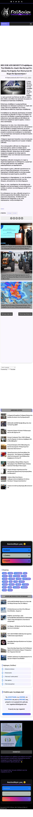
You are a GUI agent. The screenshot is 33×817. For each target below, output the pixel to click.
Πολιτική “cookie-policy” (10, 676)
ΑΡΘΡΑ (9, 587)
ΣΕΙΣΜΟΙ (10, 590)
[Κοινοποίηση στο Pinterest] (30, 77)
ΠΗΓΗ (2, 209)
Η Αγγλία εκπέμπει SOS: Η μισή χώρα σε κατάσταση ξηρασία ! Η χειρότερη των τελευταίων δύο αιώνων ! (18, 446)
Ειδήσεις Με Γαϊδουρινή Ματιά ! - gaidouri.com (14, 808)
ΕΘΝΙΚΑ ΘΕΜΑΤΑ (26, 578)
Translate (12, 369)
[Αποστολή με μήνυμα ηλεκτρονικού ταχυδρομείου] (24, 77)
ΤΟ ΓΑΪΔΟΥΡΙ (25, 584)
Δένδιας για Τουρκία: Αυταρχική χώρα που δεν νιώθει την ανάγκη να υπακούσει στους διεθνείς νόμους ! (16, 247)
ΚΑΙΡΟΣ (4, 587)
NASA (11, 581)
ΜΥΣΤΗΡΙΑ (24, 576)
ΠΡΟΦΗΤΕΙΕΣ (16, 587)
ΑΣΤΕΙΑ (15, 581)
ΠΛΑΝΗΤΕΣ (21, 581)
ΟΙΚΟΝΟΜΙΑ (11, 578)
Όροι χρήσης (7, 680)
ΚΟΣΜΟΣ (15, 213)
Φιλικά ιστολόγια (8, 669)
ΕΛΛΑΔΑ (9, 213)
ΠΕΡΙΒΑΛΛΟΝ (16, 576)
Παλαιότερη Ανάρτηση (25, 314)
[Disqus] (16, 340)
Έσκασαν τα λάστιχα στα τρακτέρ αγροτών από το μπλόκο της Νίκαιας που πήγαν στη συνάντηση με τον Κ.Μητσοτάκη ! (16, 277)
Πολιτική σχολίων (8, 684)
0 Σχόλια (21, 77)
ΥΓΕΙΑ (10, 576)
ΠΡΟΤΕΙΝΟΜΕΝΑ (18, 573)
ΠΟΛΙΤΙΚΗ (5, 578)
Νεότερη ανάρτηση (6, 314)
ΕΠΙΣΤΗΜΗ (5, 581)
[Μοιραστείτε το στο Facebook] (29, 77)
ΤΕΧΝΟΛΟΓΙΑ (24, 587)
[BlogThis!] (26, 77)
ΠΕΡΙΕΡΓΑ (5, 576)
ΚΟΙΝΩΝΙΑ (18, 578)
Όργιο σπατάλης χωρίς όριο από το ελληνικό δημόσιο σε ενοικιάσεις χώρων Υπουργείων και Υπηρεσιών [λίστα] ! (19, 650)
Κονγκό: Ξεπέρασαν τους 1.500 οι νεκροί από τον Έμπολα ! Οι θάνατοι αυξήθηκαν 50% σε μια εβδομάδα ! (19, 439)
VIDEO (25, 573)
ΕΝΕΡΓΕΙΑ (18, 584)
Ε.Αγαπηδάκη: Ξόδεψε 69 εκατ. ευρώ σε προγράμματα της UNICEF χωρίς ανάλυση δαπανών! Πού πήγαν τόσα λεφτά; (19, 463)
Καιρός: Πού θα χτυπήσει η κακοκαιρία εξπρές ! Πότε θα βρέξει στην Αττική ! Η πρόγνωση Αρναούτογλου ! (16, 306)
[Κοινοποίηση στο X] (27, 77)
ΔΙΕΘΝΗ (4, 590)
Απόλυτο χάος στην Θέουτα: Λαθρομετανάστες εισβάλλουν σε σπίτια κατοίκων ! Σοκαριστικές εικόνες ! (18, 479)
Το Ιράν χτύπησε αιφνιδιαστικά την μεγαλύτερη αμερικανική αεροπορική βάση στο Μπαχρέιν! (19, 471)
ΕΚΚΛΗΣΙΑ (5, 584)
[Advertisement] (16, 45)
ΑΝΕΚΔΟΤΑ (11, 584)
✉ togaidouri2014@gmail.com (16, 714)
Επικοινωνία (7, 672)
